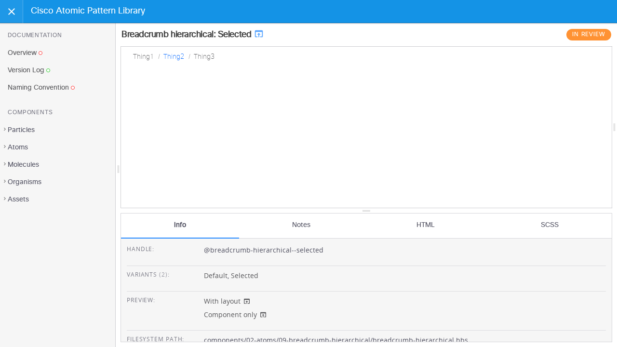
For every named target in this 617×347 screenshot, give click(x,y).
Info (180, 225)
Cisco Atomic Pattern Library (88, 11)
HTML (425, 225)
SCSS (550, 225)
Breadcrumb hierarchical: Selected (187, 34)
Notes (301, 225)
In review (588, 35)
